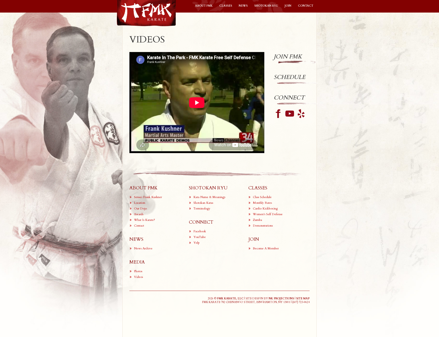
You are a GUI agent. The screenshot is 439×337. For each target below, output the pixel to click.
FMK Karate (146, 13)
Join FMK (288, 56)
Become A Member (266, 248)
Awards (138, 214)
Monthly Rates (262, 203)
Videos (138, 277)
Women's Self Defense (268, 214)
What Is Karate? (144, 220)
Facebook (199, 231)
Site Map (303, 298)
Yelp (196, 243)
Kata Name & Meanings (209, 197)
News (243, 6)
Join (288, 6)
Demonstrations (263, 226)
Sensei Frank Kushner (148, 197)
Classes (225, 6)
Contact (305, 6)
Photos (138, 271)
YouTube (199, 237)
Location (139, 203)
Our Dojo (140, 208)
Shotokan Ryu (266, 6)
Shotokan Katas (203, 203)
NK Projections (281, 298)
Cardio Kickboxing (265, 208)
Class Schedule (262, 197)
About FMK (204, 6)
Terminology (201, 208)
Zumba (257, 220)
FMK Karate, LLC (230, 298)
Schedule (289, 77)
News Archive (143, 248)
